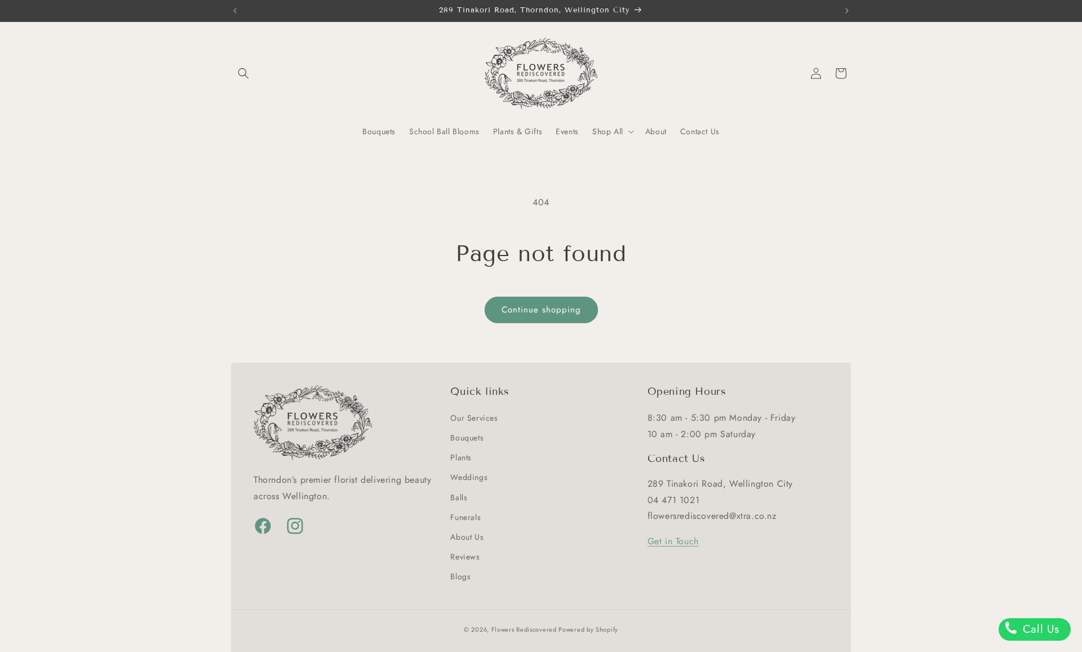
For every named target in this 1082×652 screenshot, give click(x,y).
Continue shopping (541, 309)
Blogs (460, 575)
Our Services (474, 417)
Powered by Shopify (588, 629)
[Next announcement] (847, 10)
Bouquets (467, 437)
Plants (461, 456)
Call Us (1039, 629)
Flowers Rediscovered (525, 629)
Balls (458, 497)
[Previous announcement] (235, 10)
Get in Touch (673, 540)
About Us (467, 536)
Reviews (465, 556)
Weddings (468, 476)
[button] (243, 73)
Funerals (465, 516)
